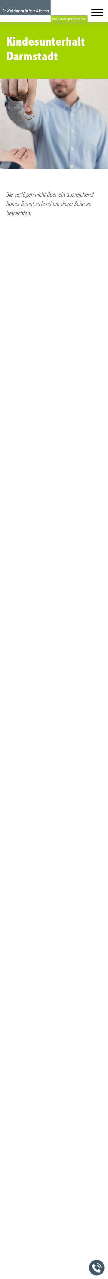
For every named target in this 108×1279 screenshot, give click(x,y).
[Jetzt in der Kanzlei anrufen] (97, 1268)
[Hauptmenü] (97, 14)
